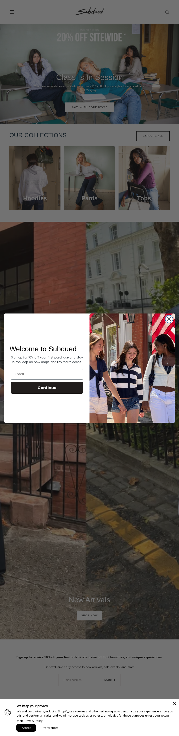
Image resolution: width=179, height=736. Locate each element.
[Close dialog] (169, 319)
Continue (47, 387)
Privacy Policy (34, 721)
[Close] (174, 703)
